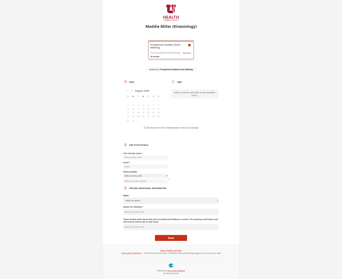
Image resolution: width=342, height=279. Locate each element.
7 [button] (153, 105)
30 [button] (128, 121)
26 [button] (143, 116)
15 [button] (158, 108)
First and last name (132, 153)
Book (171, 238)
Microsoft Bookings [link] (176, 270)
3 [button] (133, 105)
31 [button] (133, 121)
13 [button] (148, 108)
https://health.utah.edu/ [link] (171, 250)
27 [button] (148, 116)
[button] (127, 90)
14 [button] (153, 108)
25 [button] (138, 116)
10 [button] (133, 108)
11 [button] (138, 108)
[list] (171, 52)
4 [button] (138, 105)
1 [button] (158, 101)
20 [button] (148, 112)
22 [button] (158, 112)
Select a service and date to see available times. (194, 94)
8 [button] (158, 105)
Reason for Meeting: (132, 207)
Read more (187, 53)
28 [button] (153, 116)
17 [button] (133, 112)
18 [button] (138, 112)
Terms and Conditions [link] (131, 253)
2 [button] (128, 105)
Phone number (130, 171)
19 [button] (143, 112)
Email (125, 162)
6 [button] (148, 105)
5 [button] (143, 105)
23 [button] (128, 116)
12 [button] (143, 108)
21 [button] (153, 112)
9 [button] (128, 108)
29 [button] (158, 116)
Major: (126, 195)
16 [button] (128, 112)
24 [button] (133, 116)
